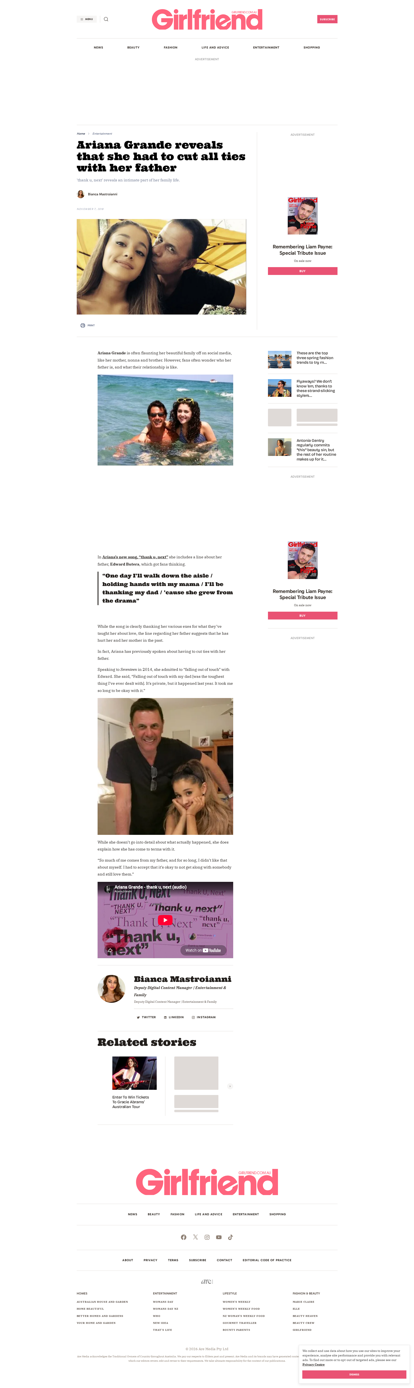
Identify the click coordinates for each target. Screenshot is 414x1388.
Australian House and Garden (102, 1301)
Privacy (151, 1260)
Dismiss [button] (354, 1374)
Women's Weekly (236, 1301)
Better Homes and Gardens (100, 1316)
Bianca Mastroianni (102, 194)
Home (81, 134)
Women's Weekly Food (241, 1308)
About (127, 1260)
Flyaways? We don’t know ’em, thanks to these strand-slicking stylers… (316, 388)
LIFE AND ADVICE (215, 47)
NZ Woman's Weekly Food (244, 1316)
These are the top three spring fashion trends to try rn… (315, 358)
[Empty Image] (279, 417)
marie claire (304, 1301)
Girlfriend (302, 1329)
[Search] (106, 19)
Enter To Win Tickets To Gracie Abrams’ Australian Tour (130, 1102)
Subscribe (327, 19)
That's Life (162, 1329)
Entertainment (102, 134)
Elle (296, 1308)
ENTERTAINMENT (266, 47)
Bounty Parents (236, 1329)
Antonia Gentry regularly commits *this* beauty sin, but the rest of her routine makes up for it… (316, 450)
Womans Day (163, 1301)
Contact (225, 1260)
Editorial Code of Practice (267, 1260)
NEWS (98, 47)
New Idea (160, 1322)
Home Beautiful (90, 1308)
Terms (173, 1260)
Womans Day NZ (165, 1308)
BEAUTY (133, 47)
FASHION (171, 47)
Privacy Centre (314, 1364)
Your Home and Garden (96, 1322)
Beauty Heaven (305, 1316)
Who (156, 1316)
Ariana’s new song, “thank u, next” (135, 556)
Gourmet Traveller (239, 1322)
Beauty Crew (304, 1322)
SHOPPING (312, 47)
